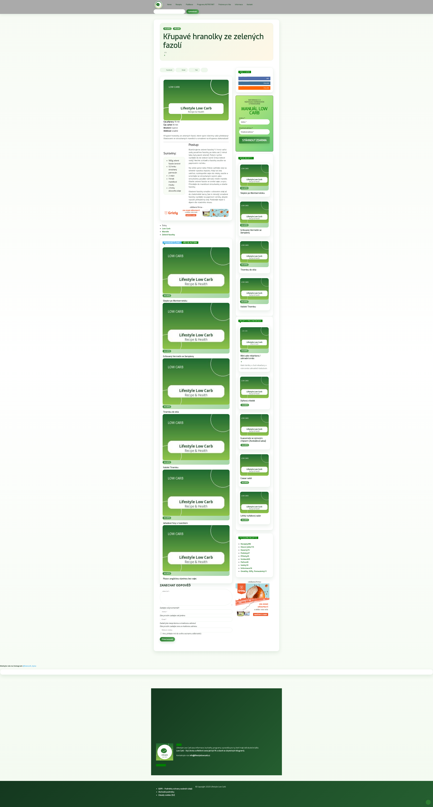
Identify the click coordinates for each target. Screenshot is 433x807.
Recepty (179, 5)
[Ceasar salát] (254, 465)
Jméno (242, 118)
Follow (266, 83)
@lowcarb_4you (29, 666)
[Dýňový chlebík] (254, 387)
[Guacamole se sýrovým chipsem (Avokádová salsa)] (254, 425)
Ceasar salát (246, 478)
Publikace (189, 5)
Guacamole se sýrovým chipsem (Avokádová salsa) (253, 439)
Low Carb (166, 228)
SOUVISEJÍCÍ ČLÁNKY (172, 242)
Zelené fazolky (168, 234)
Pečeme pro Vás (225, 5)
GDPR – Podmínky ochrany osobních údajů (175, 789)
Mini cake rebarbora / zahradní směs (250, 357)
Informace (239, 5)
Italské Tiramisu (170, 467)
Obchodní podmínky (166, 792)
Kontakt (250, 5)
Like (267, 78)
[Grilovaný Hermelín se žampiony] (196, 326)
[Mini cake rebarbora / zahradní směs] (254, 338)
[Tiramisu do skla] (196, 381)
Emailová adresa (246, 128)
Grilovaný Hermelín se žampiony (178, 356)
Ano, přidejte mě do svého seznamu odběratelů (181, 633)
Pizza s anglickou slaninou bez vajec (180, 578)
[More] (204, 70)
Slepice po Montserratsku (175, 300)
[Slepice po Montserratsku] (196, 270)
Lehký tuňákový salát (251, 515)
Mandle (165, 231)
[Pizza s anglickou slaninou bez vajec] (196, 548)
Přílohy (177, 29)
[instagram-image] (38, 707)
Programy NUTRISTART (206, 5)
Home (169, 5)
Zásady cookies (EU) (166, 795)
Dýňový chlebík (248, 400)
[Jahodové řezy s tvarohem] (196, 493)
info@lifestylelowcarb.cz (200, 755)
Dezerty (244, 351)
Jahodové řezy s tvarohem (175, 523)
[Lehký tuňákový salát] (254, 502)
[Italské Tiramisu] (196, 437)
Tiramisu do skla (171, 412)
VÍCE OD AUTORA (190, 242)
